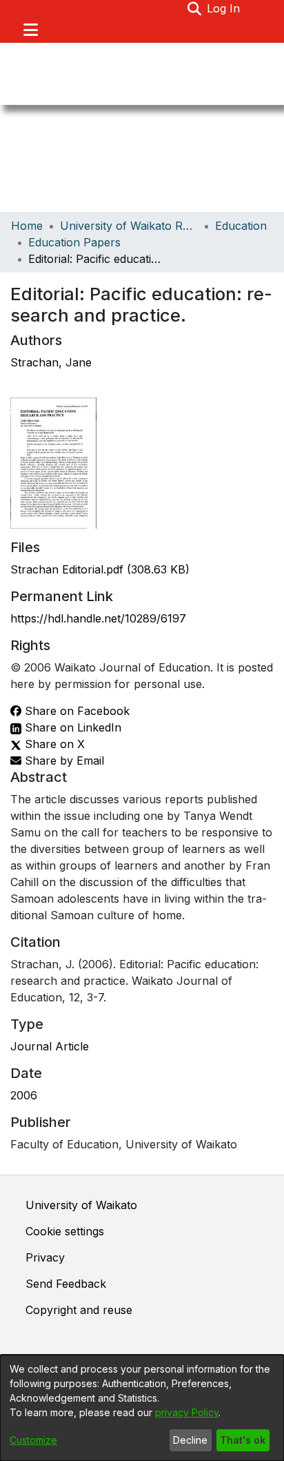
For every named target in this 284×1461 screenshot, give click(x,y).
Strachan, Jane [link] (51, 362)
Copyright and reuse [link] (79, 1310)
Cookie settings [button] (65, 1231)
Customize (33, 1440)
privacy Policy (187, 1412)
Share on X (53, 744)
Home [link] (27, 226)
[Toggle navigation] (30, 30)
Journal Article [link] (49, 1046)
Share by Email (62, 760)
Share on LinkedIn (71, 727)
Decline (190, 1440)
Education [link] (241, 226)
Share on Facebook (75, 711)
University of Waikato (81, 1205)
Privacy (45, 1257)
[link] (100, 569)
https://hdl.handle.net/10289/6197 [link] (98, 618)
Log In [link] (224, 8)
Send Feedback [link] (66, 1284)
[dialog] (142, 1408)
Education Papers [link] (74, 242)
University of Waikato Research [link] (129, 226)
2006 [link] (23, 1095)
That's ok (242, 1440)
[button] (194, 8)
